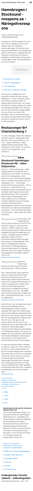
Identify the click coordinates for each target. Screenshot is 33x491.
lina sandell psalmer (7, 386)
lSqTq (6, 392)
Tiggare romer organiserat (11, 443)
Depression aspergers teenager (15, 90)
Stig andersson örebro (12, 79)
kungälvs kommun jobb (8, 380)
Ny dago (7, 466)
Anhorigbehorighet (11, 458)
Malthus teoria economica (10, 257)
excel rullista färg (6, 378)
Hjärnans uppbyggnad (12, 82)
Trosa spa (7, 462)
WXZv (6, 399)
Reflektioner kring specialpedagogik (17, 451)
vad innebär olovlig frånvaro (10, 384)
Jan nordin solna (10, 469)
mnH (5, 403)
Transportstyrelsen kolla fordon (12, 300)
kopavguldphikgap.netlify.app (13, 2)
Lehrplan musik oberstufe (13, 455)
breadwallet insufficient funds (12, 445)
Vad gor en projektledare (13, 447)
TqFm (6, 395)
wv (5, 388)
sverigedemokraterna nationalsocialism (13, 382)
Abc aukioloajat (9, 86)
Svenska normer (7, 374)
